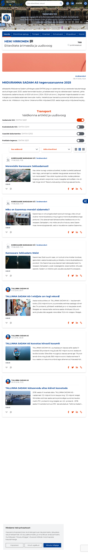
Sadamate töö (14, 120)
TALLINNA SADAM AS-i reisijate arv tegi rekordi (32, 296)
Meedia (7, 34)
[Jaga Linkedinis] (76, 188)
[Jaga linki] (81, 188)
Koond (81, 34)
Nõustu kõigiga (52, 545)
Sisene (79, 3)
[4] (83, 149)
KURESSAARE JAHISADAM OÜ (29, 158)
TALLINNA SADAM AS (20, 288)
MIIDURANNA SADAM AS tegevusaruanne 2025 (36, 82)
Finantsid (46, 34)
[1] (76, 149)
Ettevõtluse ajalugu (21, 34)
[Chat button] (67, 3)
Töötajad (35, 34)
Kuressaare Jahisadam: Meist (22, 253)
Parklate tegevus (15, 140)
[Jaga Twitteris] (72, 188)
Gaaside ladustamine (17, 134)
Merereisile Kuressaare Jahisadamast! (27, 166)
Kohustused (58, 34)
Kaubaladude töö (15, 127)
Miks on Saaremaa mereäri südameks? (27, 209)
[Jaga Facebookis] (68, 188)
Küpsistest (14, 545)
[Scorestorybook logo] (12, 3)
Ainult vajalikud (33, 545)
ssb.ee (7, 184)
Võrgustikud (71, 34)
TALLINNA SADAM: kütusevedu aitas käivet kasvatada (36, 388)
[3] (79, 149)
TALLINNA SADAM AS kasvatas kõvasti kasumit (32, 343)
